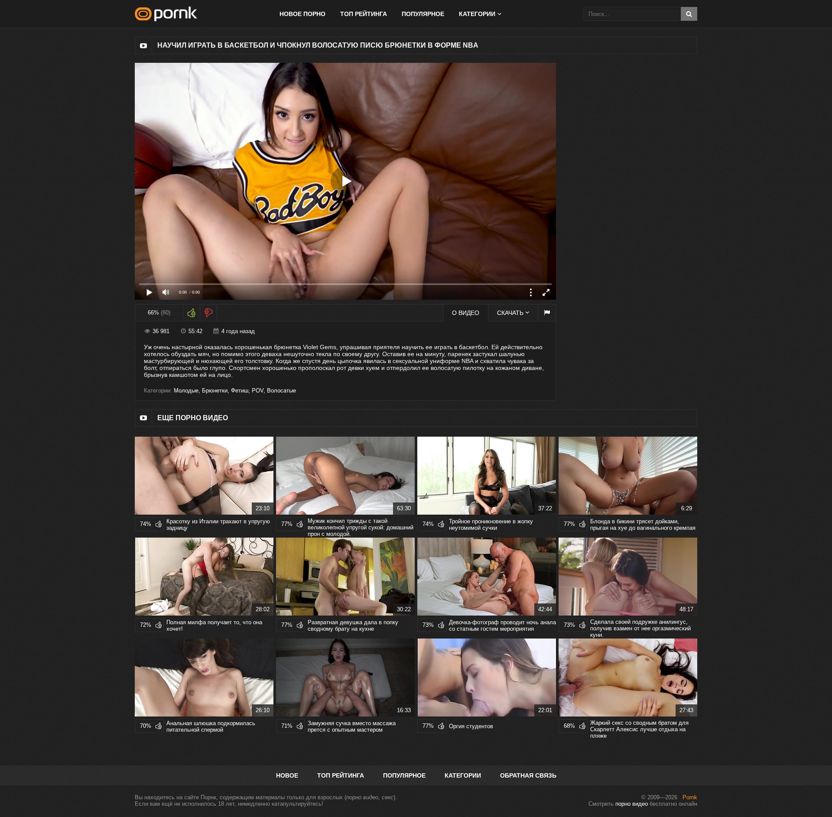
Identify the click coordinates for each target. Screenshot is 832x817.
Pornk (689, 797)
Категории (463, 775)
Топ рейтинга (363, 13)
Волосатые (281, 390)
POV (257, 390)
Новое (287, 775)
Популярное (423, 13)
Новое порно (302, 13)
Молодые (186, 390)
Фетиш (239, 390)
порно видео (631, 804)
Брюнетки (215, 390)
